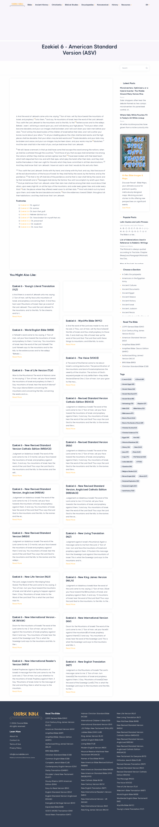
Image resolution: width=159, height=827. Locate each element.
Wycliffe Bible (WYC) (125, 805)
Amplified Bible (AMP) (131, 344)
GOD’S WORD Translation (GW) (58, 811)
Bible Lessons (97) (128, 413)
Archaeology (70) (128, 403)
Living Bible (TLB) (88, 744)
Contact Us (15, 740)
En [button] (147, 5)
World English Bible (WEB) (127, 794)
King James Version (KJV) (92, 736)
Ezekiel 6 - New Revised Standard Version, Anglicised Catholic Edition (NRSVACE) (86, 489)
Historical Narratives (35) (130, 442)
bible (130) (126, 408)
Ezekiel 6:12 (26, 221)
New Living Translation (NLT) (129, 717)
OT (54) (139, 462)
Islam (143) (138, 447)
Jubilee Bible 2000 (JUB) (91, 732)
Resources (125, 5)
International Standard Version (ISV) (96, 724)
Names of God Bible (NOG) (92, 758)
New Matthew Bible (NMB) (128, 721)
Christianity (57, 5)
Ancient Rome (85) (128, 399)
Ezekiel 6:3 (25, 208)
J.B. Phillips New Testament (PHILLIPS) (97, 728)
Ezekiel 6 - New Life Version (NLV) (31, 576)
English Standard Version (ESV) (58, 792)
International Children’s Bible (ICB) (95, 720)
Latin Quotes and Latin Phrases (134, 222)
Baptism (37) (142, 403)
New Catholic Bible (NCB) (91, 780)
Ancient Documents (130, 289)
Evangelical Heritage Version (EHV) (60, 803)
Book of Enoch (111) (129, 418)
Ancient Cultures (129, 285)
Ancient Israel (128, 305)
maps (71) (126, 457)
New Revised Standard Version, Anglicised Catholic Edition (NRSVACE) (130, 749)
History (115, 5)
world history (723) (128, 491)
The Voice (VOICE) (124, 783)
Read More (17, 316)
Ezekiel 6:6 (25, 211)
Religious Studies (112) (130, 471)
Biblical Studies (71, 5)
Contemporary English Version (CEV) (60, 766)
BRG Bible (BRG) (129, 362)
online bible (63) (127, 462)
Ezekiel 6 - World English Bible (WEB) (33, 330)
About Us (14, 736)
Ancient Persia (128, 312)
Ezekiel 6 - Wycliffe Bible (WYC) (84, 320)
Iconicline (18, 757)
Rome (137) (143, 476)
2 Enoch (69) (140, 379)
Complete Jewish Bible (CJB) (57, 762)
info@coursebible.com (19, 754)
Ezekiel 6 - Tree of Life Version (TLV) (32, 370)
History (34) (126, 447)
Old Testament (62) (140, 457)
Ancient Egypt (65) (128, 384)
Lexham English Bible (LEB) (92, 740)
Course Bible (22, 723)
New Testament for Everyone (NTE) (131, 756)
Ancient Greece (129, 297)
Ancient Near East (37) (130, 394)
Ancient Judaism (129, 308)
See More (126, 208)
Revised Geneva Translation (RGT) (131, 764)
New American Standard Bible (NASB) (97, 769)
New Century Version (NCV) (92, 784)
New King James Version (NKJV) (94, 810)
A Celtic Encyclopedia (131, 274)
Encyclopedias (88, 5)
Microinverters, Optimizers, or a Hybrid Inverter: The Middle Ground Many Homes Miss (134, 91)
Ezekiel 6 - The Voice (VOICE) (82, 358)
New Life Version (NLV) (126, 713)
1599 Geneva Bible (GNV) (133, 327)
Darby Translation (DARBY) (56, 770)
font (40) (136, 437)
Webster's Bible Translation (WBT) (131, 790)
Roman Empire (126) (129, 476)
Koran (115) (136, 452)
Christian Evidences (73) (130, 432)
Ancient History (41, 5)
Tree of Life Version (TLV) (127, 786)
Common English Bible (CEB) (57, 759)
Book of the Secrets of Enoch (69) (133, 423)
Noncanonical (102, 5)
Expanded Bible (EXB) (54, 807)
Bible (30, 5)
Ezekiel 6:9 (25, 218)
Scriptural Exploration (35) (131, 481)
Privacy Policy (15, 748)
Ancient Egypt (128, 293)
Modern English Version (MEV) (93, 748)
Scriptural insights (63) (130, 486)
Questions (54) (127, 466)
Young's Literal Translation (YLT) (130, 809)
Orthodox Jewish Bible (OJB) (129, 760)
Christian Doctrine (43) (130, 428)
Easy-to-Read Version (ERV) (57, 788)
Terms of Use (15, 744)
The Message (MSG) (125, 779)
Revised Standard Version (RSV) (130, 768)
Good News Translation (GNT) (58, 814)
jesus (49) (125, 452)
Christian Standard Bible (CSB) (135, 366)
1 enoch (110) (127, 379)
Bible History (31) (139, 408)
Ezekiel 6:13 (26, 224)
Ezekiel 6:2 (25, 205)
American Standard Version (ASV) (59, 729)
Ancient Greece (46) (129, 389)
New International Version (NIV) (94, 806)
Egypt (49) (126, 437)
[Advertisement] (79, 25)
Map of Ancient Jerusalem (132, 264)
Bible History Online (29, 757)
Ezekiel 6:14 (26, 227)
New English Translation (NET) (93, 788)
